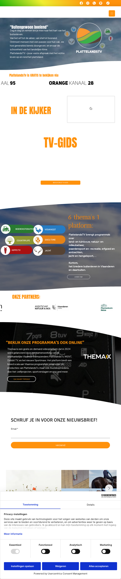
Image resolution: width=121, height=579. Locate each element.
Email (14, 428)
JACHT (48, 250)
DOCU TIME (50, 239)
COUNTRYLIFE (23, 240)
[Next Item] (109, 488)
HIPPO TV (16, 250)
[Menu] (112, 13)
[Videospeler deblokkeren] (91, 109)
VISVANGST (50, 229)
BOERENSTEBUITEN (24, 229)
